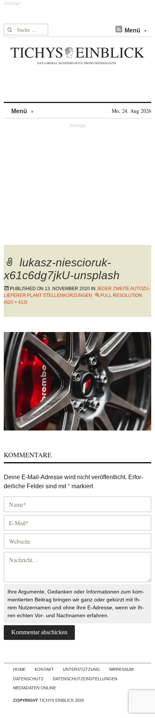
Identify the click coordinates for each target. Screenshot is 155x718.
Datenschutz (28, 678)
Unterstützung (81, 669)
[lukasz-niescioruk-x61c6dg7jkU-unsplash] (77, 380)
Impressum (121, 669)
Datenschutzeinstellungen (85, 678)
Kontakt (44, 669)
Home (19, 669)
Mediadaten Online (34, 688)
